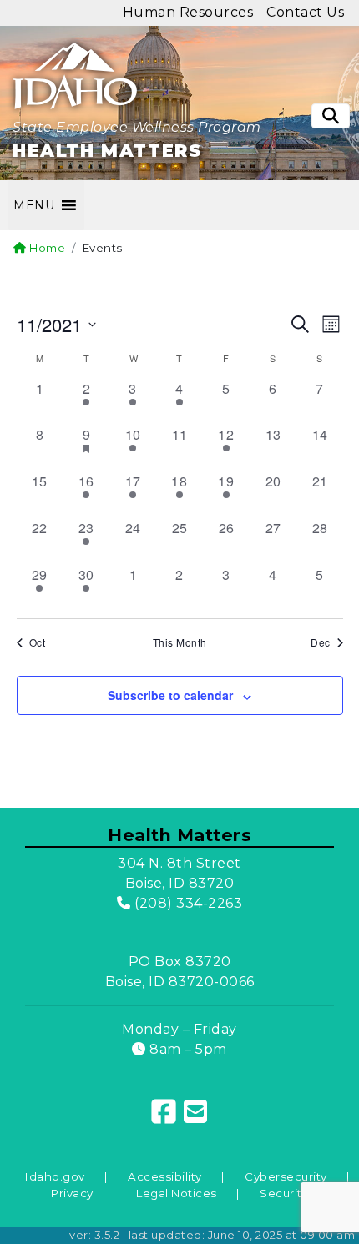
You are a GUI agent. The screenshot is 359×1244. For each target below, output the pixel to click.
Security (284, 1193)
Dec (321, 642)
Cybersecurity (286, 1176)
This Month (180, 642)
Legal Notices (176, 1193)
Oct (37, 642)
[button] (33, 205)
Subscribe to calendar (170, 695)
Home (46, 247)
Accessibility (165, 1176)
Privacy (72, 1193)
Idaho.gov (55, 1176)
